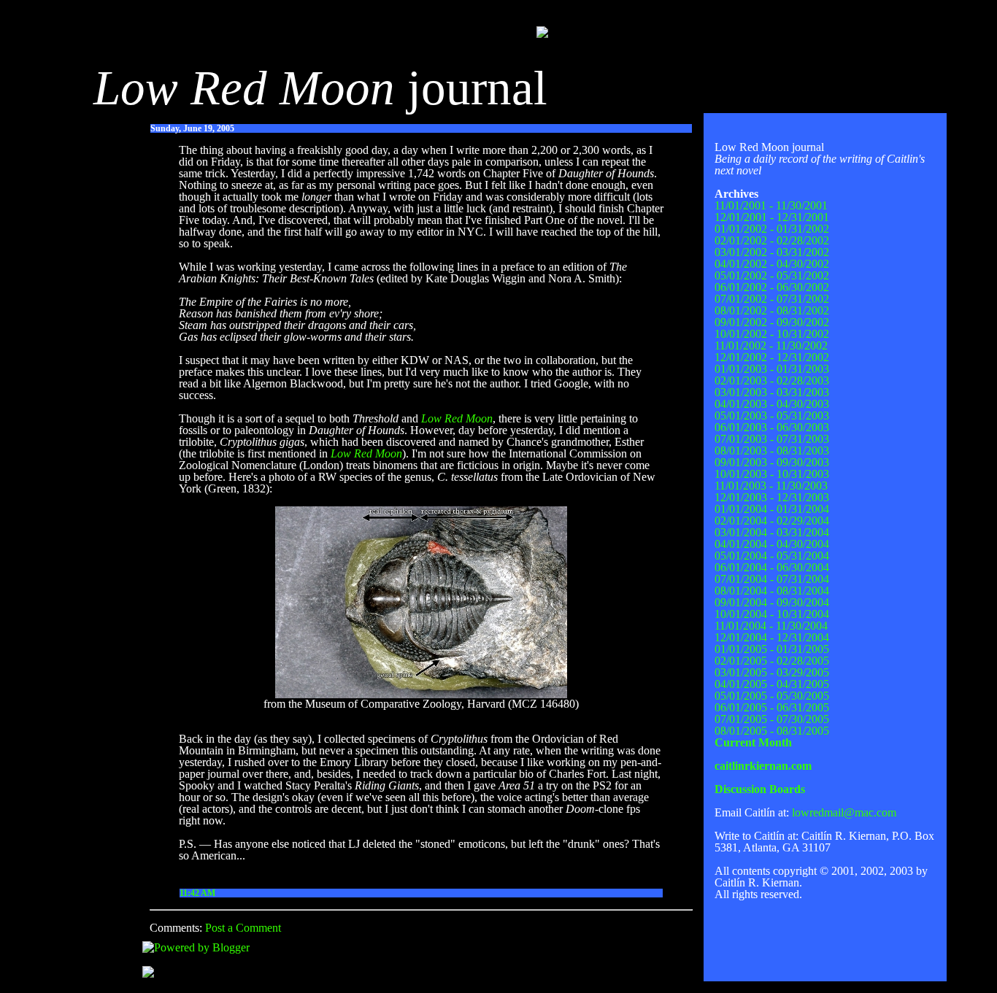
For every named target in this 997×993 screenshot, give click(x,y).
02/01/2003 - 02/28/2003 (772, 380)
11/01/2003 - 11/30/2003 (771, 485)
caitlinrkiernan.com (763, 766)
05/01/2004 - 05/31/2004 (772, 555)
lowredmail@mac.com (844, 812)
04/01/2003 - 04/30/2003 (772, 404)
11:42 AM (197, 893)
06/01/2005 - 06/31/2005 (772, 707)
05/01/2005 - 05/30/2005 (772, 695)
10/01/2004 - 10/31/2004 (772, 614)
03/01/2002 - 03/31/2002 (772, 252)
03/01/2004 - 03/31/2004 (772, 532)
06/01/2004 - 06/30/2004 (772, 567)
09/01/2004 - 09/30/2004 (772, 602)
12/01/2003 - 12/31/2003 (772, 497)
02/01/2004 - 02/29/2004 (772, 520)
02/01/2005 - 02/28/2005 (772, 660)
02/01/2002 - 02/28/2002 (772, 240)
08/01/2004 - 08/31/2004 (772, 590)
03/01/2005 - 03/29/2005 (772, 672)
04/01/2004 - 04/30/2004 (772, 544)
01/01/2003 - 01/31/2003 (772, 369)
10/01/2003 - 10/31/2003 (772, 474)
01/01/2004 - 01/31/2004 (772, 509)
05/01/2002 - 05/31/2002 (772, 275)
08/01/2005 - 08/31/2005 (772, 731)
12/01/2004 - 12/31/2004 (772, 637)
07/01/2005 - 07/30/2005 (772, 719)
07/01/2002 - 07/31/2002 (772, 299)
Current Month (753, 742)
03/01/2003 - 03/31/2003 (772, 392)
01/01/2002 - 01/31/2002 (772, 229)
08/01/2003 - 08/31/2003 (772, 450)
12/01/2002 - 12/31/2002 (772, 357)
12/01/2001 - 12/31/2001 (772, 217)
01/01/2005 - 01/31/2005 (772, 649)
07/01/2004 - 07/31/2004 (772, 579)
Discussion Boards (760, 789)
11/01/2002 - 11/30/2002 (771, 345)
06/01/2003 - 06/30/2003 (772, 427)
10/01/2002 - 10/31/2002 (772, 334)
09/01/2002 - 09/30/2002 (772, 322)
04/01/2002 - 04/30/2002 (772, 264)
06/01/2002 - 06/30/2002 (772, 287)
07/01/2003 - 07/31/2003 (772, 439)
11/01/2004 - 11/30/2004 (771, 625)
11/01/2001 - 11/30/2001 (771, 205)
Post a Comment (243, 927)
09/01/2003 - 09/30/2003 (772, 462)
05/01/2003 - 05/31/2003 (772, 415)
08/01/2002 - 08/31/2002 (772, 310)
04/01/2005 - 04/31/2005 (772, 684)
